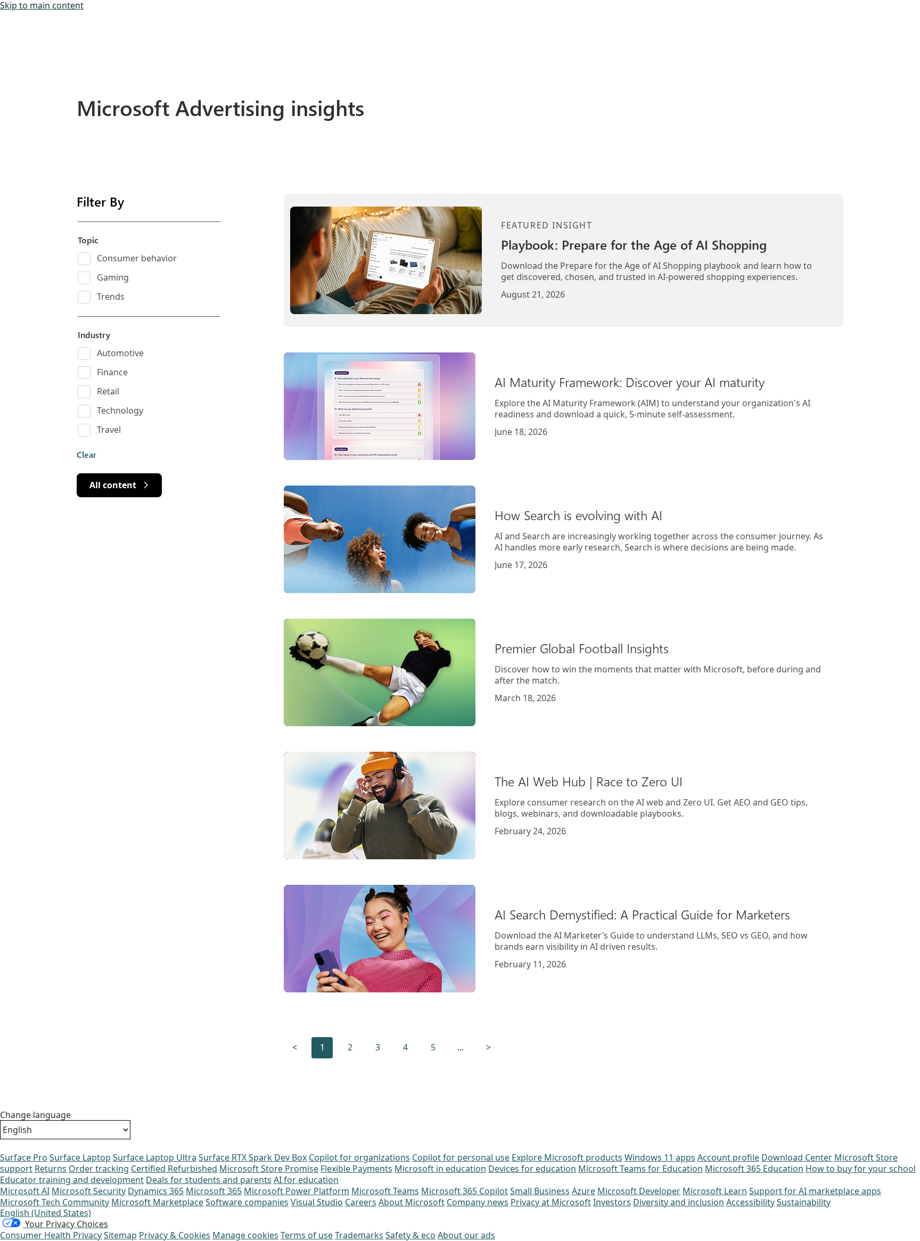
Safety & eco (410, 1235)
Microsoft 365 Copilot (464, 1191)
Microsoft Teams (385, 1191)
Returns (51, 1168)
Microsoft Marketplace (157, 1202)
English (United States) (45, 1213)
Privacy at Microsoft (551, 1202)
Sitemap (120, 1235)
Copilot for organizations (359, 1157)
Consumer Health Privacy (51, 1235)
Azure (583, 1191)
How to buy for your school (861, 1168)
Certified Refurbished (174, 1168)
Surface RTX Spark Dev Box (253, 1157)
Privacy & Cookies (174, 1235)
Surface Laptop (80, 1157)
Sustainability (804, 1202)
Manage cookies (245, 1235)
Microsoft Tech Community (54, 1202)
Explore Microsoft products (567, 1157)
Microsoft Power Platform (296, 1191)
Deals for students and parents (209, 1180)
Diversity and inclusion (678, 1202)
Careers (360, 1202)
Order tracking (99, 1168)
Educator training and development (72, 1180)
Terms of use (307, 1235)
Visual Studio (317, 1202)
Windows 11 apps (660, 1157)
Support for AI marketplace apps (815, 1191)
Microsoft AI (25, 1191)
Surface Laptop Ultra (154, 1157)
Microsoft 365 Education (754, 1168)
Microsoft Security (89, 1191)
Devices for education (532, 1168)
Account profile (728, 1157)
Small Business (540, 1191)
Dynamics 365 (156, 1191)
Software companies (247, 1202)
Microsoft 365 (214, 1191)
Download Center (796, 1157)
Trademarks (359, 1235)
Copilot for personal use (461, 1157)
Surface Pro (23, 1157)
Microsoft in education (440, 1168)
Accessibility (750, 1202)
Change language (35, 1115)
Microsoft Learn (715, 1191)
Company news (477, 1202)
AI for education (306, 1180)
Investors (612, 1202)
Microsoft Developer (638, 1191)
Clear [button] (86, 454)
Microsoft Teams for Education (640, 1168)
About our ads (466, 1235)
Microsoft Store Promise (268, 1168)
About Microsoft (412, 1202)
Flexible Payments (356, 1168)
